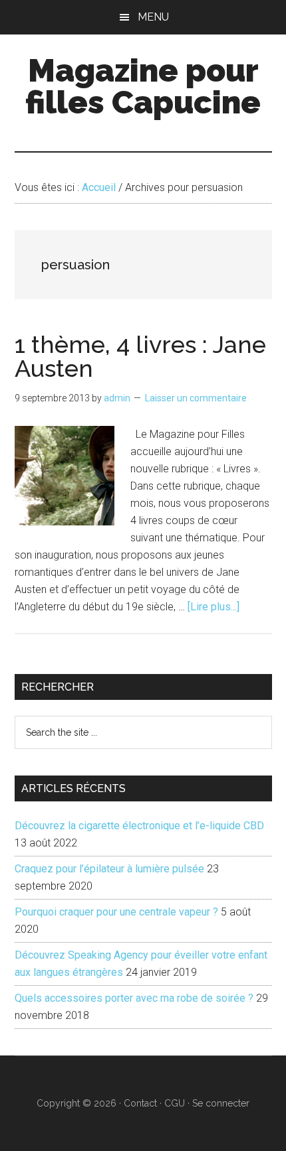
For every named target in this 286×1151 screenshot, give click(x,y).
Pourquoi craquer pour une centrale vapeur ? (116, 912)
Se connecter (220, 1103)
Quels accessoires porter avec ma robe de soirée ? (134, 998)
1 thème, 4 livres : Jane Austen (140, 356)
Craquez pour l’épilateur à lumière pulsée (109, 868)
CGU (174, 1103)
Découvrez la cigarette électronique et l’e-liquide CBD (139, 825)
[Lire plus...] (213, 606)
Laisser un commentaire (196, 398)
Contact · (144, 1103)
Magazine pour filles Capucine (143, 86)
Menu (153, 17)
